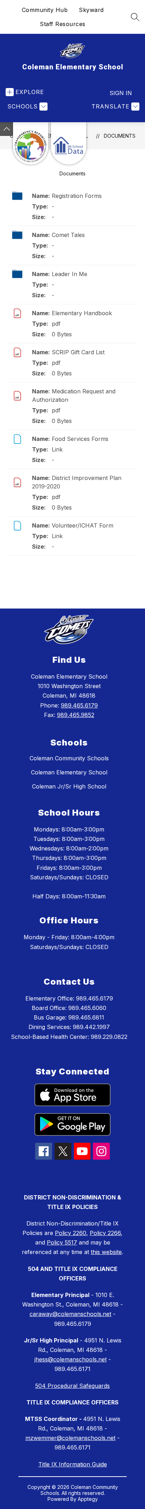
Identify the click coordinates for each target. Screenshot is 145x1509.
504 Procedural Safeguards (72, 1385)
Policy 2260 (70, 1232)
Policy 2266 (105, 1232)
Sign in (120, 92)
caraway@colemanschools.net (70, 1313)
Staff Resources (63, 23)
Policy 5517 (62, 1242)
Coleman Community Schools (69, 758)
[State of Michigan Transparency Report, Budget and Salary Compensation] (30, 143)
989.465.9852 (75, 714)
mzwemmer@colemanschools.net (70, 1437)
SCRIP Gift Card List (78, 352)
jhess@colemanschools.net (70, 1359)
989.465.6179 (79, 705)
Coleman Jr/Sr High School (69, 786)
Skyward (91, 9)
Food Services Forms (80, 438)
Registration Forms (77, 195)
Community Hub (45, 9)
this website (106, 1251)
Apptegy (88, 1499)
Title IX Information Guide (72, 1464)
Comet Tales (68, 234)
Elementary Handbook (82, 313)
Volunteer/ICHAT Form (82, 525)
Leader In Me (69, 274)
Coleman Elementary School (69, 772)
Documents (119, 136)
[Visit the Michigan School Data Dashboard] (68, 143)
